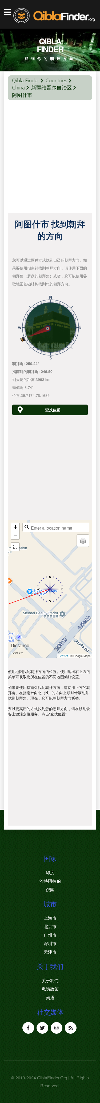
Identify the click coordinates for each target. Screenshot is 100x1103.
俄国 (50, 889)
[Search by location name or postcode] (27, 527)
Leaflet (63, 656)
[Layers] (83, 541)
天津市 (50, 952)
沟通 (50, 998)
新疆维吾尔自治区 (51, 87)
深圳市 (50, 943)
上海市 (50, 918)
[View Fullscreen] (15, 547)
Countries (56, 80)
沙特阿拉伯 (50, 881)
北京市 (50, 926)
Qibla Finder (25, 80)
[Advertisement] (50, 158)
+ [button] (15, 527)
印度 (50, 872)
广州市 (50, 935)
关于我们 (50, 981)
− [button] (15, 535)
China (18, 87)
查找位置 (52, 409)
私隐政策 (50, 989)
